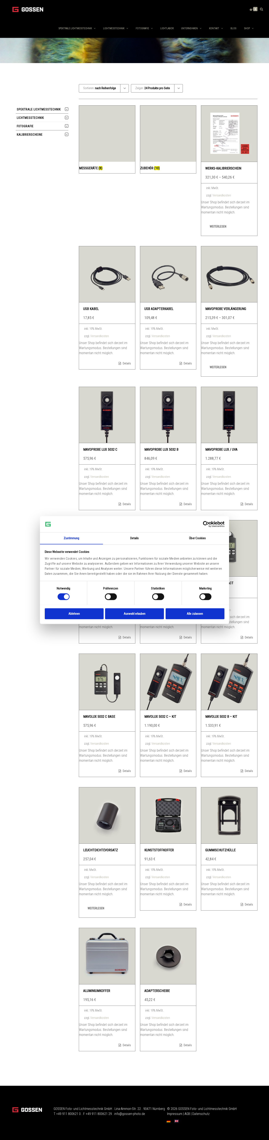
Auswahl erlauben (134, 614)
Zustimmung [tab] (71, 538)
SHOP (247, 28)
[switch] (111, 596)
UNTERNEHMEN (189, 28)
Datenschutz (201, 1114)
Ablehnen (74, 614)
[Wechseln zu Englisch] (177, 1121)
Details (126, 363)
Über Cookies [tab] (197, 538)
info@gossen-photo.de (129, 1114)
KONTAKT (214, 28)
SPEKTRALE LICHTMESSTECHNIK (75, 28)
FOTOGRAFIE (142, 28)
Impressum (174, 1114)
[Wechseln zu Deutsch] (169, 1121)
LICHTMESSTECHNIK (113, 28)
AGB (187, 1114)
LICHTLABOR (167, 28)
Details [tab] (134, 538)
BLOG (233, 28)
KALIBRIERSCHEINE (30, 134)
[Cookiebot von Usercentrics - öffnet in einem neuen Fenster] (206, 524)
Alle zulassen (195, 614)
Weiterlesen (218, 226)
